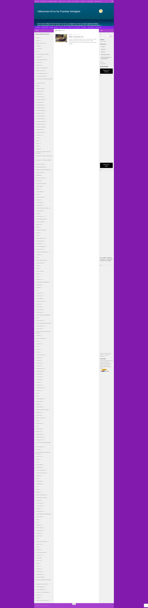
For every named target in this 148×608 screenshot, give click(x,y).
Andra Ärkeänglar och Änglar (42, 54)
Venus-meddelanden (40, 589)
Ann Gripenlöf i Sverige (41, 76)
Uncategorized (39, 574)
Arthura (37, 137)
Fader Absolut (39, 243)
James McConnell (40, 301)
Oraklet (37, 459)
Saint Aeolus (39, 500)
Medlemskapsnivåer (105, 54)
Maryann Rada (39, 401)
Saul (37, 522)
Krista (37, 341)
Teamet (37, 566)
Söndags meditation (53, 1)
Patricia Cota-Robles (40, 470)
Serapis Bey (38, 525)
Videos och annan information (42, 592)
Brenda (37, 188)
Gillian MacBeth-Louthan (41, 260)
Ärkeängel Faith (39, 102)
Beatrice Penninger (40, 164)
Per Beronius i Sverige (41, 472)
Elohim (37, 235)
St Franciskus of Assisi (41, 552)
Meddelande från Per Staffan (42, 409)
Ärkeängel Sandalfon (40, 126)
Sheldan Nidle (39, 530)
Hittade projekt (98, 1)
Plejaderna (38, 475)
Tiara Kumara (39, 571)
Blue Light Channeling (40, 183)
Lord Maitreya (39, 385)
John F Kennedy (39, 309)
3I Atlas (37, 37)
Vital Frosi (38, 595)
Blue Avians (38, 180)
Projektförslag (90, 1)
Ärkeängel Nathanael (40, 121)
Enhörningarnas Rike (40, 238)
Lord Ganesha (39, 379)
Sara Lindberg (39, 516)
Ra (37, 486)
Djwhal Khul (38, 224)
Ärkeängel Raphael (40, 124)
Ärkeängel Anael (39, 91)
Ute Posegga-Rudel (40, 586)
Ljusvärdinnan (39, 371)
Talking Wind (39, 557)
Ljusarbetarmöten (39, 368)
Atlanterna (38, 148)
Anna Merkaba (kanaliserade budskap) (44, 78)
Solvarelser (38, 549)
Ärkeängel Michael (40, 118)
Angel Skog (38, 65)
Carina (37, 194)
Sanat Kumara (39, 511)
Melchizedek (39, 415)
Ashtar (37, 143)
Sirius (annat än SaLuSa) (41, 541)
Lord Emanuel (39, 376)
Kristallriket (38, 343)
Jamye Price (38, 304)
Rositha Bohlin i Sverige (41, 497)
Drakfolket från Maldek (40, 230)
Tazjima (37, 563)
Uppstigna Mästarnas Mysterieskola (43, 579)
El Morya (38, 232)
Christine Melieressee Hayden (42, 208)
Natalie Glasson (39, 446)
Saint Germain (39, 503)
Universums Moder (40, 577)
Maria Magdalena (39, 398)
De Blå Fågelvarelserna (41, 219)
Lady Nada (38, 357)
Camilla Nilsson (39, 191)
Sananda (38, 508)
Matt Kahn (38, 404)
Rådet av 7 (38, 492)
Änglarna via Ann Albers (41, 67)
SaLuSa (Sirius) (39, 505)
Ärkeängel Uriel (39, 129)
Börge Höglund (39, 186)
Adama (37, 40)
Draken (37, 227)
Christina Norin (39, 205)
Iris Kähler (38, 287)
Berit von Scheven (40, 172)
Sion (37, 538)
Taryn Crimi (38, 560)
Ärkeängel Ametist (40, 88)
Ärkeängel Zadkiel (40, 132)
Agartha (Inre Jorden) (40, 43)
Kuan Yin (38, 349)
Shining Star (38, 533)
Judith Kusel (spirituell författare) (42, 315)
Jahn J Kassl (39, 295)
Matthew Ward (39, 406)
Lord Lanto (38, 382)
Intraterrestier (39, 284)
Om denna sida (43, 1)
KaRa (37, 317)
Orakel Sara (38, 456)
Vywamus (38, 597)
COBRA (38, 213)
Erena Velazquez (39, 241)
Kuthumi (38, 352)
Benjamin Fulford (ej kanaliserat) (43, 169)
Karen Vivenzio (39, 320)
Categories (102, 39)
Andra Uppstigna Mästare (41, 59)
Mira (37, 426)
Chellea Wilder (39, 202)
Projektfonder (39, 481)
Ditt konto (103, 51)
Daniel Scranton (39, 216)
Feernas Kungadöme (40, 246)
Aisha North (38, 48)
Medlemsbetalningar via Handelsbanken (106, 58)
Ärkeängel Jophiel (40, 107)
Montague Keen (39, 439)
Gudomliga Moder (40, 262)
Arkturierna (38, 135)
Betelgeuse (38, 175)
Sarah (37, 519)
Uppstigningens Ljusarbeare (42, 584)
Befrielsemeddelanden (41, 167)
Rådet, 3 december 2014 (76, 37)
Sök (100, 34)
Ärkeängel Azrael (39, 96)
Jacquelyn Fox (39, 293)
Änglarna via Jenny (40, 70)
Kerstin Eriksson (39, 325)
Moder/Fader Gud (40, 437)
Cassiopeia (38, 199)
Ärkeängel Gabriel (40, 105)
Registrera (103, 49)
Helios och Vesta (39, 271)
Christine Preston (39, 210)
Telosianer (38, 568)
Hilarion (38, 273)
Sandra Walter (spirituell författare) (43, 514)
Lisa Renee (38, 365)
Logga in (103, 46)
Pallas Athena (39, 467)
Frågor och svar (62, 1)
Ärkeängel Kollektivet (40, 110)
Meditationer (38, 412)
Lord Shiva (38, 390)
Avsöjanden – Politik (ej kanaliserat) (43, 160)
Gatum (37, 257)
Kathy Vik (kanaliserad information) (43, 323)
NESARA (38, 449)
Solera (37, 546)
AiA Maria (38, 46)
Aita (37, 51)
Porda (37, 478)
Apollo (37, 85)
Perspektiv (83, 1)
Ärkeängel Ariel (39, 94)
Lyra (37, 393)
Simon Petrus (39, 535)
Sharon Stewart (39, 527)
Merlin (37, 420)
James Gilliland (39, 298)
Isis (37, 290)
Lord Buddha (39, 374)
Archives (102, 62)
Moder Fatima (39, 428)
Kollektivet (38, 335)
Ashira (37, 140)
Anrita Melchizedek (40, 83)
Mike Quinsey (39, 423)
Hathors (38, 265)
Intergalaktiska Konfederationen (42, 282)
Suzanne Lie (39, 555)
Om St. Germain (75, 1)
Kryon (37, 346)
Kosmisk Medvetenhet (40, 338)
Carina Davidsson (40, 197)
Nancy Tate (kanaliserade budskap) (43, 442)
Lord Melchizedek (40, 387)
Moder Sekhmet (39, 434)
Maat (37, 396)
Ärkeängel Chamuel (40, 99)
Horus (37, 276)
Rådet (70, 34)
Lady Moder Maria (40, 354)
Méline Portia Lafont (40, 417)
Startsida (37, 1)
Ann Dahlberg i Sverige (41, 73)
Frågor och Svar (39, 249)
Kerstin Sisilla (39, 328)
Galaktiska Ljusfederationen (42, 251)
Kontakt (68, 1)
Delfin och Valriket (40, 221)
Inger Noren (38, 279)
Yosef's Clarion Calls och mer (42, 600)
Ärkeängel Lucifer (40, 113)
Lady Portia (38, 360)
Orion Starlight (39, 464)
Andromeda (38, 62)
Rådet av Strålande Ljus (41, 494)
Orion (37, 462)
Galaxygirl (38, 254)
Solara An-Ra (39, 544)
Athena (37, 146)
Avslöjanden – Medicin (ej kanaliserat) (44, 155)
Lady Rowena (39, 363)
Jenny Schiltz (39, 306)
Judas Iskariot (39, 312)
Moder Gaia (38, 431)
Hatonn (37, 268)
